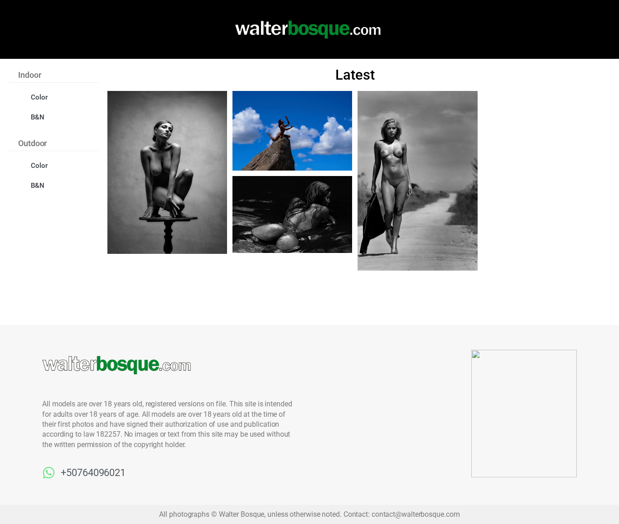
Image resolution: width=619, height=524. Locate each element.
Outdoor (32, 143)
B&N (37, 117)
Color (39, 97)
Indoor (29, 75)
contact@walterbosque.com (416, 514)
